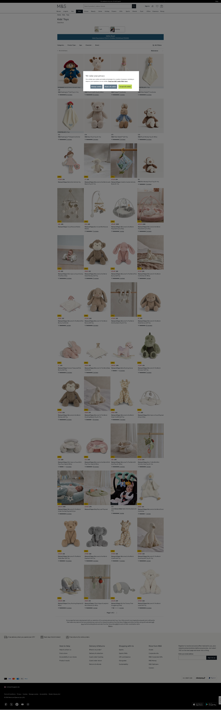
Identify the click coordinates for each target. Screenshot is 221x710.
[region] (111, 81)
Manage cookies (96, 86)
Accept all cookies (125, 86)
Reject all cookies (110, 86)
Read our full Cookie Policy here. (118, 81)
